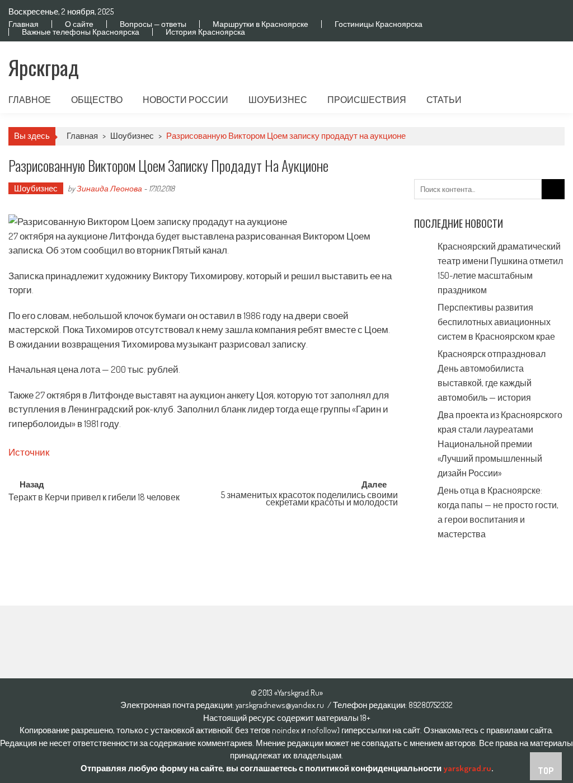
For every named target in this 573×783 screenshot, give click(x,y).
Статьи (444, 99)
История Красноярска (205, 32)
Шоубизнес (277, 99)
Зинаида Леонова (109, 188)
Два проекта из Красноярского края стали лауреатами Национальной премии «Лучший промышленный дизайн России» (500, 444)
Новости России (185, 99)
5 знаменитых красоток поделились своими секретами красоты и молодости (309, 499)
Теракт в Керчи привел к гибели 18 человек (94, 498)
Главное (29, 99)
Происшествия (366, 99)
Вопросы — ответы (153, 24)
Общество (97, 99)
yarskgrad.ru (467, 768)
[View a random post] (547, 99)
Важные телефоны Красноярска (80, 32)
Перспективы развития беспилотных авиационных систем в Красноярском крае (496, 322)
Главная (23, 24)
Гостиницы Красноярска (378, 24)
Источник (28, 452)
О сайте (79, 24)
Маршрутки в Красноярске (260, 24)
